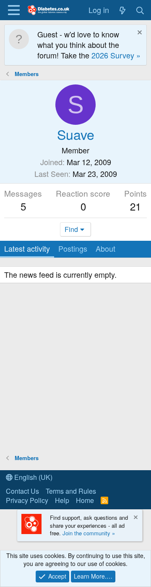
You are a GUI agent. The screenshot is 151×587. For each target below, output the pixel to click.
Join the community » (88, 533)
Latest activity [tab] (27, 248)
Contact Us (22, 491)
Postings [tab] (72, 248)
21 (135, 206)
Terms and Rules (71, 491)
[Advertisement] (75, 369)
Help (62, 500)
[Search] (140, 9)
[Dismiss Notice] (138, 33)
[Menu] (14, 10)
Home (85, 500)
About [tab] (105, 248)
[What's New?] (122, 9)
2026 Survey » (116, 55)
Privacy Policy (27, 500)
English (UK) (32, 477)
